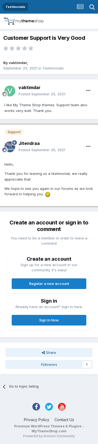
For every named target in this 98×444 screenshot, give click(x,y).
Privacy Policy (36, 419)
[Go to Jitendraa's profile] (9, 146)
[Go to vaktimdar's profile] (9, 91)
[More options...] (88, 90)
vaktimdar (18, 62)
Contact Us (64, 419)
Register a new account (49, 283)
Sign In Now (49, 320)
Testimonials (53, 68)
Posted (42, 94)
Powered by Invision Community (49, 436)
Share (50, 352)
